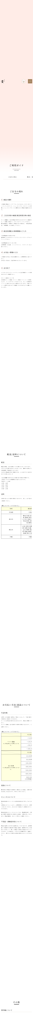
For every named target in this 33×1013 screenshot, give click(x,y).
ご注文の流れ (12, 177)
